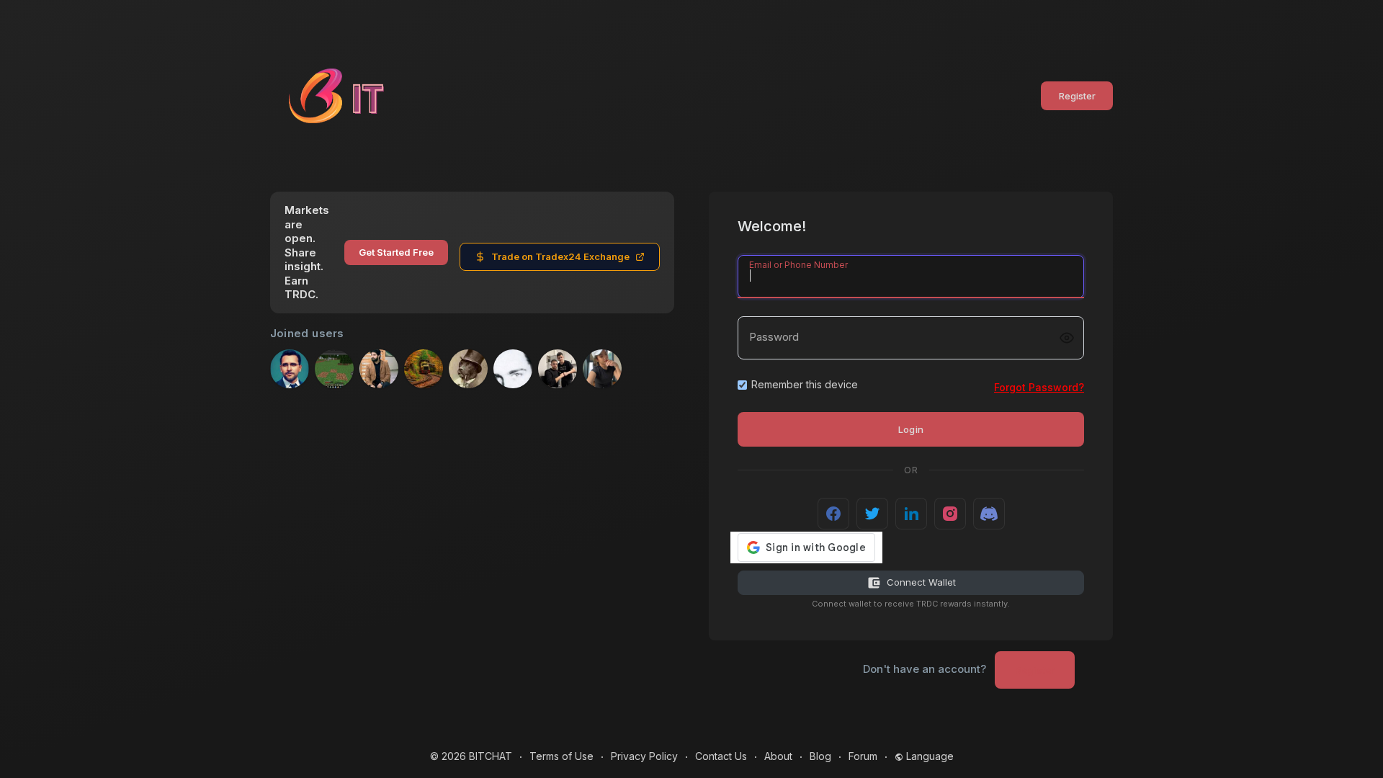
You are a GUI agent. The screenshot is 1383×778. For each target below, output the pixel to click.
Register (1077, 96)
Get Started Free (396, 252)
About (778, 756)
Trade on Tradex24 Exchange (560, 256)
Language (928, 756)
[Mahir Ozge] (423, 368)
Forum (863, 756)
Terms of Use (561, 756)
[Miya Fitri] (602, 368)
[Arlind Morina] (557, 368)
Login (911, 429)
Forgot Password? (1039, 387)
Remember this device (804, 384)
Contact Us (721, 756)
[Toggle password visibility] (1067, 338)
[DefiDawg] (468, 368)
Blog (820, 756)
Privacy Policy (644, 756)
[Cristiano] (289, 368)
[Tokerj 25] (512, 368)
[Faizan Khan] (378, 368)
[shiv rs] (334, 368)
